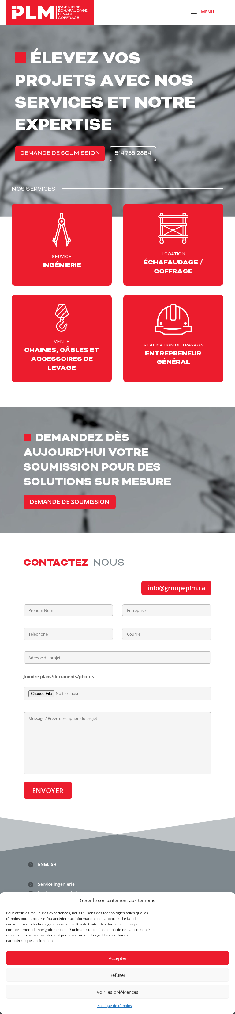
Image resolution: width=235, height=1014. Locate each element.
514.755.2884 (133, 153)
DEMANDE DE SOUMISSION (60, 153)
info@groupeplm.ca (176, 588)
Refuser (117, 975)
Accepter (118, 958)
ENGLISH (47, 864)
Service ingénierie (56, 884)
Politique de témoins (114, 1005)
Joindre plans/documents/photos (59, 676)
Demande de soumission (70, 501)
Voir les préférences (117, 992)
